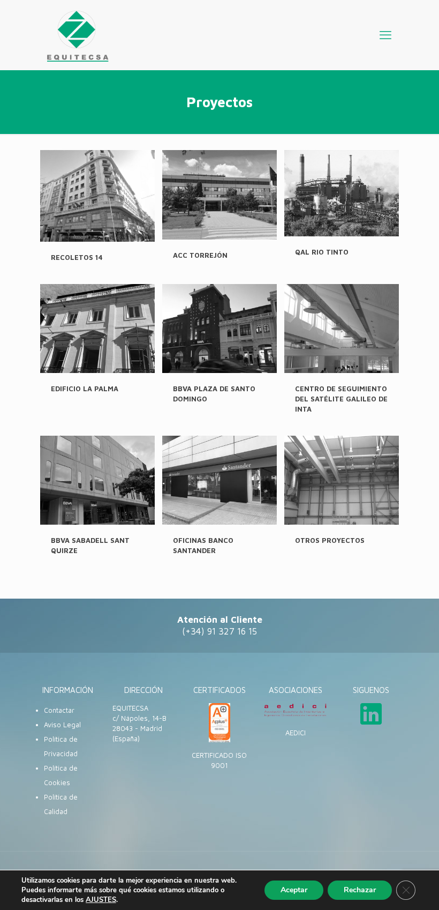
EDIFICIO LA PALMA (84, 388)
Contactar (59, 710)
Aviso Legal (62, 724)
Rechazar (360, 890)
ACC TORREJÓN (200, 255)
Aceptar (294, 890)
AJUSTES (101, 900)
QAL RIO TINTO (322, 252)
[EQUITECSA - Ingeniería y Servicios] (78, 35)
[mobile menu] (385, 35)
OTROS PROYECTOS (330, 540)
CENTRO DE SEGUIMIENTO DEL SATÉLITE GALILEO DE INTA (341, 398)
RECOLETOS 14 (77, 257)
